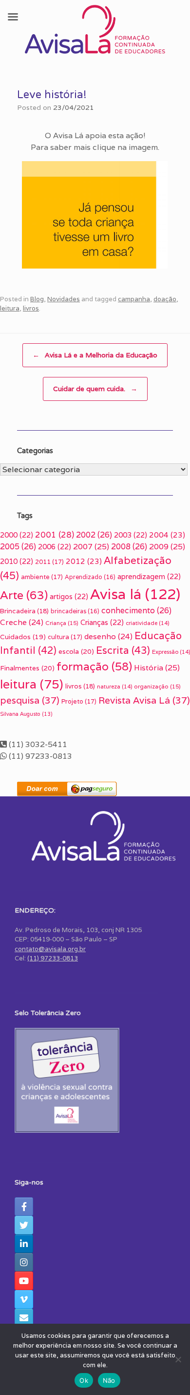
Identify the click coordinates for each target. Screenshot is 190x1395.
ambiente (42, 577)
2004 (167, 535)
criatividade (147, 623)
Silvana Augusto (26, 713)
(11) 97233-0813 (52, 958)
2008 (129, 546)
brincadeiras (75, 611)
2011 (49, 562)
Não (109, 1380)
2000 (16, 535)
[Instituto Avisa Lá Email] (24, 1318)
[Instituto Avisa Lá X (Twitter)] (24, 1225)
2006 (54, 546)
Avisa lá (135, 593)
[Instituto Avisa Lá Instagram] (24, 1262)
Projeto (78, 701)
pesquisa (29, 700)
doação (164, 299)
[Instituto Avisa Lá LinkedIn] (24, 1243)
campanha (134, 299)
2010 (16, 561)
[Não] (178, 1359)
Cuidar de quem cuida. (95, 388)
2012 (84, 561)
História (157, 668)
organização (157, 686)
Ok (83, 1380)
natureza (114, 686)
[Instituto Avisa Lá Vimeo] (24, 1299)
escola (76, 651)
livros (31, 308)
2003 (130, 535)
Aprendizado (90, 577)
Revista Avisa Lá (144, 700)
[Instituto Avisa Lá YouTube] (24, 1280)
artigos (69, 596)
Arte (24, 595)
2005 (18, 546)
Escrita (123, 650)
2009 (167, 546)
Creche (21, 622)
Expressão (171, 651)
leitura (9, 308)
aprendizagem (149, 576)
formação (94, 666)
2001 (54, 534)
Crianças (102, 622)
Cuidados (23, 636)
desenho (108, 636)
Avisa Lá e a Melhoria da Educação (95, 355)
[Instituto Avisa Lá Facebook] (24, 1206)
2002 (94, 535)
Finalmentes (27, 668)
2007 (91, 546)
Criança (61, 622)
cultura (65, 637)
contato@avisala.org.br (50, 949)
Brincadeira (24, 611)
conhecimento (136, 610)
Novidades (63, 299)
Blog (37, 299)
